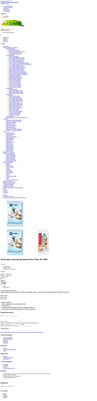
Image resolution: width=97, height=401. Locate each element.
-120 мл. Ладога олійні (14, 113)
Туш (7, 178)
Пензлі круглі (9, 143)
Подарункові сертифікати (9, 349)
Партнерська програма (8, 368)
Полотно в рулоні (10, 123)
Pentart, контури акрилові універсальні (18, 74)
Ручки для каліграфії (11, 176)
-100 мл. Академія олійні (15, 112)
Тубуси (8, 177)
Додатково (6, 365)
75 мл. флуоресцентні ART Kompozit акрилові (20, 64)
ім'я (1, 315)
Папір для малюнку (11, 159)
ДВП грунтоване (10, 126)
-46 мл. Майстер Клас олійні (16, 107)
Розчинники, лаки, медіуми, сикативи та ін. (16, 117)
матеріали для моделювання (36, 332)
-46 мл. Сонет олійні (14, 109)
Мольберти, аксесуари (8, 152)
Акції (4, 350)
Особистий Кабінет (8, 337)
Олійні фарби (9, 94)
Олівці (7, 164)
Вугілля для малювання (12, 180)
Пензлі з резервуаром (11, 136)
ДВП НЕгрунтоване (11, 127)
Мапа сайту (6, 37)
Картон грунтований (11, 125)
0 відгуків (3, 264)
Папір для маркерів (11, 155)
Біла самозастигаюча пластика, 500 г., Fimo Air (14, 197)
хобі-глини (26, 332)
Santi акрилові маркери (14, 75)
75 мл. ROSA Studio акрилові (16, 65)
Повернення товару (8, 357)
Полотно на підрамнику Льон (13, 121)
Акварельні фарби (10, 48)
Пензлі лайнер (9, 149)
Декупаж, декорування (8, 183)
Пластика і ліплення (8, 186)
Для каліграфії (9, 172)
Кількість (3, 277)
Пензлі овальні (9, 145)
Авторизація (6, 11)
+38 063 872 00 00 (5, 2)
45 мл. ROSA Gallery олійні (15, 99)
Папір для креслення (11, 160)
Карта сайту (6, 358)
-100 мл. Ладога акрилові (15, 84)
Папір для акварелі (10, 154)
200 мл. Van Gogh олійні (15, 106)
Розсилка (5, 341)
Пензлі (5, 131)
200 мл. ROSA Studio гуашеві (16, 93)
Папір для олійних (10, 157)
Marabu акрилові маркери (15, 78)
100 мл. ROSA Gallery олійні (16, 104)
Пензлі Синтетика (10, 134)
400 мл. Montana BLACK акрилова (17, 71)
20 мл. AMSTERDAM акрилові (16, 57)
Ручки (7, 174)
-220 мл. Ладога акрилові (15, 87)
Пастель (8, 173)
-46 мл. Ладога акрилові (15, 80)
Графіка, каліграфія (8, 162)
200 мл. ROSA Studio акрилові (16, 69)
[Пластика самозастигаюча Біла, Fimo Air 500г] (15, 255)
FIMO (8, 266)
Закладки (5, 340)
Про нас (5, 40)
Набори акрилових (13, 56)
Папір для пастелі (10, 158)
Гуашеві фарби (9, 88)
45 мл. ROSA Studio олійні (15, 98)
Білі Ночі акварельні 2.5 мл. (15, 52)
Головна (5, 38)
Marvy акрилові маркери (15, 79)
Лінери (8, 168)
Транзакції (5, 8)
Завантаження (6, 10)
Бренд (4, 348)
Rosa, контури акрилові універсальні (18, 73)
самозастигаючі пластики (17, 332)
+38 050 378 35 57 (14, 2)
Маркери (8, 169)
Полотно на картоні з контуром (13, 129)
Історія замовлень (7, 7)
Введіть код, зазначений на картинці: (9, 325)
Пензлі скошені (10, 146)
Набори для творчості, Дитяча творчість (13, 187)
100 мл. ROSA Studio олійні (15, 103)
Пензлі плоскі (9, 144)
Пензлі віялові (9, 148)
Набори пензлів (10, 132)
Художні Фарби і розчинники (10, 47)
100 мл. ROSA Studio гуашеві (16, 92)
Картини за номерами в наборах (14, 130)
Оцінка (2, 324)
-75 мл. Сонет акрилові (14, 83)
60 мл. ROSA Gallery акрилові (16, 60)
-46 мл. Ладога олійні (14, 108)
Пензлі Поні (9, 140)
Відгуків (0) (6, 287)
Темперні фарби (10, 116)
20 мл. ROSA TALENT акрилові (17, 59)
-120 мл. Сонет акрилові (15, 85)
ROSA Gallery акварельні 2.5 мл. (17, 51)
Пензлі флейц (9, 150)
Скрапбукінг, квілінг (8, 185)
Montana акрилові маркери (15, 76)
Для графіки (9, 171)
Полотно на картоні (11, 122)
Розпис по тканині (7, 181)
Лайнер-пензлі (9, 166)
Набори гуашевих (13, 89)
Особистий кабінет (8, 6)
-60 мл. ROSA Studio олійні (15, 111)
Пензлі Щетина (10, 139)
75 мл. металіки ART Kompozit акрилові (18, 62)
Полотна (5, 118)
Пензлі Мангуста (10, 141)
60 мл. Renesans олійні (14, 102)
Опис (4, 286)
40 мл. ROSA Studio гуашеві (16, 90)
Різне (4, 188)
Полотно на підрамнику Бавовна (14, 120)
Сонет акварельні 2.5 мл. (15, 53)
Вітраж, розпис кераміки (9, 182)
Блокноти (8, 163)
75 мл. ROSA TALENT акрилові (17, 66)
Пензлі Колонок (10, 138)
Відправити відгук (5, 328)
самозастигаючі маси (6, 332)
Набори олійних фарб (14, 95)
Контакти (5, 41)
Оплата (5, 366)
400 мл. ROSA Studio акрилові (16, 70)
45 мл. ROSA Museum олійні (16, 101)
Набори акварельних (14, 50)
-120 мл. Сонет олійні (14, 115)
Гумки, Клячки (9, 167)
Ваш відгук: (3, 321)
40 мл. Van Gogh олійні (14, 97)
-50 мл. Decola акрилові (14, 81)
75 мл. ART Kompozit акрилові (16, 61)
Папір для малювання (8, 153)
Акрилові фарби (10, 55)
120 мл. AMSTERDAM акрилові (17, 67)
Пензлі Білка (9, 135)
